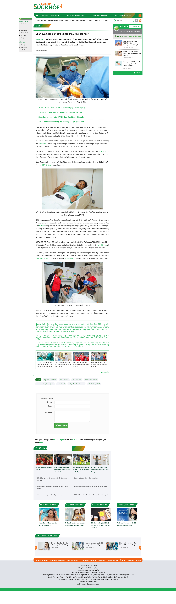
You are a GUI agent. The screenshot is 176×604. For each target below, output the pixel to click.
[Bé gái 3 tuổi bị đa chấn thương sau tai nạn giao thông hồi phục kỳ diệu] (45, 356)
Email (50, 406)
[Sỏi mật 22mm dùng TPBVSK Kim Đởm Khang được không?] (118, 43)
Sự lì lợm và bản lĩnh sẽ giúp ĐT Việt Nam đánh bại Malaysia (81, 470)
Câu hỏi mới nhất (121, 36)
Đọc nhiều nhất (135, 36)
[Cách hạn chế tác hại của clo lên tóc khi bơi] (49, 514)
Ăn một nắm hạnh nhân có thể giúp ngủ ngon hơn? (90, 486)
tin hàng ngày (58, 440)
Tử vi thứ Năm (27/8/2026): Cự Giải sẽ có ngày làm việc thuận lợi (100, 525)
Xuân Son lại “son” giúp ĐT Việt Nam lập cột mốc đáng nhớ (99, 364)
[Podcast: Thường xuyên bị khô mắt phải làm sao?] (127, 514)
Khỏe (41, 442)
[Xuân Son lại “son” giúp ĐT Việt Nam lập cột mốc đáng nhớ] (99, 356)
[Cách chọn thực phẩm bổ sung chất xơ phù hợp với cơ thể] (44, 546)
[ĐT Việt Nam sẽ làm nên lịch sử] (44, 459)
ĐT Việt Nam (46, 165)
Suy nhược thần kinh (94, 20)
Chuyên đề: (39, 20)
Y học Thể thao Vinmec (76, 384)
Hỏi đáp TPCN (24, 33)
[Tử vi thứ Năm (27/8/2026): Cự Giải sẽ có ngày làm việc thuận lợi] (101, 514)
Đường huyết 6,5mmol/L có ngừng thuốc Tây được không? (131, 63)
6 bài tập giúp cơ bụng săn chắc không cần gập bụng (100, 470)
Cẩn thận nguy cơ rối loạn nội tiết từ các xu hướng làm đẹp (53, 479)
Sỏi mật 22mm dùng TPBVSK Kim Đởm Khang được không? (130, 43)
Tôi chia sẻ (23, 35)
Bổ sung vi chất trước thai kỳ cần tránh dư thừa (128, 544)
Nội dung (48, 412)
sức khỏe (75, 440)
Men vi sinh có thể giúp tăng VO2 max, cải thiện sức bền (93, 544)
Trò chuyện (101, 560)
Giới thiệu (131, 560)
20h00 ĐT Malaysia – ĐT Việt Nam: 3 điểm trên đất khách (52, 487)
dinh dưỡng (69, 258)
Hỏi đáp (124, 26)
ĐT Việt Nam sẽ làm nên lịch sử (44, 468)
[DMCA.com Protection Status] (88, 584)
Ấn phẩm (123, 560)
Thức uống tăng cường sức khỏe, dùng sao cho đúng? (75, 524)
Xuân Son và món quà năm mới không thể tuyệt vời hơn (81, 364)
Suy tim (105, 20)
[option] (54, 546)
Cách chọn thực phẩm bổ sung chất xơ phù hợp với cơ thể (60, 544)
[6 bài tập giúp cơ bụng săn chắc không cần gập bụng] (100, 459)
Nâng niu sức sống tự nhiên (54, 20)
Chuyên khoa (24, 24)
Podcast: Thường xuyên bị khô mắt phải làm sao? (126, 524)
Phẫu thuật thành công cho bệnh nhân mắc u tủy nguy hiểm (63, 364)
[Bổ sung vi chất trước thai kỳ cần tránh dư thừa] (112, 547)
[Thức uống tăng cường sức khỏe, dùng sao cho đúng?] (75, 514)
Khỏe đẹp (23, 49)
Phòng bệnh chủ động (89, 560)
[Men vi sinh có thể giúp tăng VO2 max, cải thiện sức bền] (78, 546)
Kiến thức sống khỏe (50, 15)
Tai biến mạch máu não (78, 20)
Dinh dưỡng (24, 47)
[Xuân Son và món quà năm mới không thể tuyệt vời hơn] (81, 356)
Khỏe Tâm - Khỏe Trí (73, 560)
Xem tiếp (138, 72)
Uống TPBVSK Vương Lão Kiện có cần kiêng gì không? (132, 53)
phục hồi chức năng (43, 258)
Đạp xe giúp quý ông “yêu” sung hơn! (86, 478)
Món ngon (23, 44)
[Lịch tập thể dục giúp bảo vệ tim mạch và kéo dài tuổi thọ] (63, 459)
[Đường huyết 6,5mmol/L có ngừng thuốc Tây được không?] (118, 63)
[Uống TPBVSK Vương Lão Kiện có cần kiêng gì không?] (118, 53)
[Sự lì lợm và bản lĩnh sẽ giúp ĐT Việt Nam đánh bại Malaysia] (81, 459)
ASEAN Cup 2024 (94, 384)
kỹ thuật (42, 226)
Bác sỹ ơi (23, 38)
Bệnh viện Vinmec (91, 380)
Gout (67, 20)
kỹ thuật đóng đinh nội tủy (45, 384)
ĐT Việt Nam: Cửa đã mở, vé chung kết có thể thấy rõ (91, 495)
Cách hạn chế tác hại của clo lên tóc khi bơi (48, 524)
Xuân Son (42, 144)
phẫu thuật (102, 151)
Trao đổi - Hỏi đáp (100, 15)
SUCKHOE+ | (40, 39)
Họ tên (49, 402)
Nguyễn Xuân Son (50, 380)
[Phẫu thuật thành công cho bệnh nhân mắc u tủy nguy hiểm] (63, 356)
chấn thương (64, 380)
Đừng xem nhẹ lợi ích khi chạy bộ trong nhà (51, 495)
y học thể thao (101, 245)
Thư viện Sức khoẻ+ (123, 15)
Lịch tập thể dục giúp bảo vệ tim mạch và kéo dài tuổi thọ (62, 470)
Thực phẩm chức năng (76, 15)
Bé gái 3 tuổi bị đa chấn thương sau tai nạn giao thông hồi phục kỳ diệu (44, 364)
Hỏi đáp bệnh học (25, 30)
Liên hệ (138, 560)
